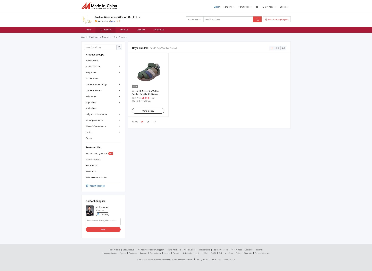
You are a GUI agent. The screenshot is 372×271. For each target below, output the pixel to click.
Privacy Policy (229, 259)
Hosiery (89, 132)
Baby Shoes (91, 72)
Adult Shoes (91, 108)
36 (148, 121)
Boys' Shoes (91, 102)
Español (123, 253)
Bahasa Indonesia (262, 253)
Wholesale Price (190, 250)
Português (133, 253)
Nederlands (187, 253)
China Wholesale (174, 250)
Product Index (236, 250)
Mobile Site (249, 250)
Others (89, 138)
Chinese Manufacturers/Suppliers (151, 250)
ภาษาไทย (229, 253)
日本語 (213, 253)
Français (143, 253)
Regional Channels (220, 250)
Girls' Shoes (91, 96)
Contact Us (159, 29)
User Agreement (202, 259)
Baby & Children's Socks (96, 114)
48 (154, 121)
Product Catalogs (97, 185)
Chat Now (104, 214)
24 (142, 122)
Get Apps (269, 6)
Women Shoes (92, 60)
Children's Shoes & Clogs (96, 84)
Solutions (141, 29)
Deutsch (176, 253)
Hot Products (115, 250)
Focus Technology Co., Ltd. (167, 259)
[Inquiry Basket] (257, 6)
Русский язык (155, 253)
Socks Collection (93, 66)
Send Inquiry (148, 111)
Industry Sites (204, 250)
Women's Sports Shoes (96, 126)
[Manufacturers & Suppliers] (100, 5)
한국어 (205, 253)
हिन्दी (220, 253)
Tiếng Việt (248, 253)
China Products (129, 250)
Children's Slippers (94, 90)
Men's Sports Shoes (94, 120)
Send (103, 229)
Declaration (216, 259)
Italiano (167, 253)
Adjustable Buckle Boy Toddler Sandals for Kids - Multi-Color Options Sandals (145, 94)
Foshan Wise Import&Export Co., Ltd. (116, 17)
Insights (259, 250)
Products (107, 29)
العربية (197, 253)
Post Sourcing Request (278, 19)
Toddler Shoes (92, 78)
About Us (124, 29)
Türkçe (238, 253)
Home (88, 29)
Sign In (217, 6)
